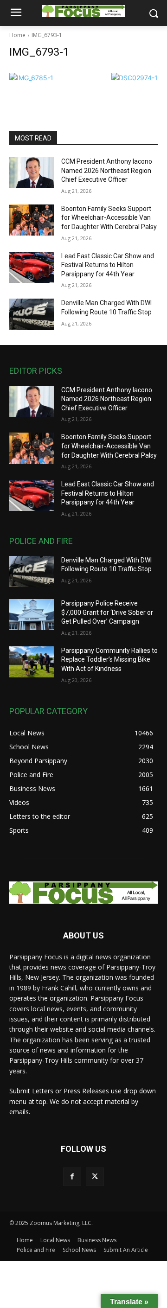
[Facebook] (72, 1177)
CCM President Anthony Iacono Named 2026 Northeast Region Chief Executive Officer (106, 170)
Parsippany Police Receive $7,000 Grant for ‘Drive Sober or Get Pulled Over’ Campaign (107, 612)
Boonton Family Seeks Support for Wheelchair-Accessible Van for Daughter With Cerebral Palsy (109, 217)
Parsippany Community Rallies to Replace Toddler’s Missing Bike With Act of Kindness (109, 659)
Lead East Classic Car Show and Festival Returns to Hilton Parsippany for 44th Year (107, 265)
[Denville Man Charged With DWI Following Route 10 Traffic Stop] (31, 314)
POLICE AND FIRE (41, 541)
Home (17, 35)
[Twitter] (95, 1177)
